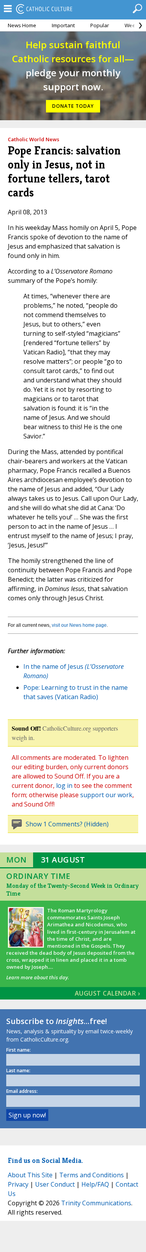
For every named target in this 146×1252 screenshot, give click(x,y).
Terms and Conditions (91, 1175)
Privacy (18, 1184)
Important (63, 25)
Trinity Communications (96, 1203)
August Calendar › (107, 993)
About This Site (30, 1175)
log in (64, 785)
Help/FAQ (95, 1184)
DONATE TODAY (73, 106)
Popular (99, 25)
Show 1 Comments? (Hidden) (67, 824)
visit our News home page (79, 625)
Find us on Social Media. (45, 1160)
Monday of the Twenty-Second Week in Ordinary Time (72, 890)
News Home (22, 25)
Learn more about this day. (37, 977)
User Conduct (55, 1184)
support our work (106, 795)
